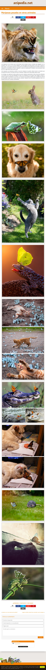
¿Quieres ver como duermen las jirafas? (9, 612)
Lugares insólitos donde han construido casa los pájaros (33, 612)
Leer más (21, 668)
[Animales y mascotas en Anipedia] (23, 3)
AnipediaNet (17, 643)
